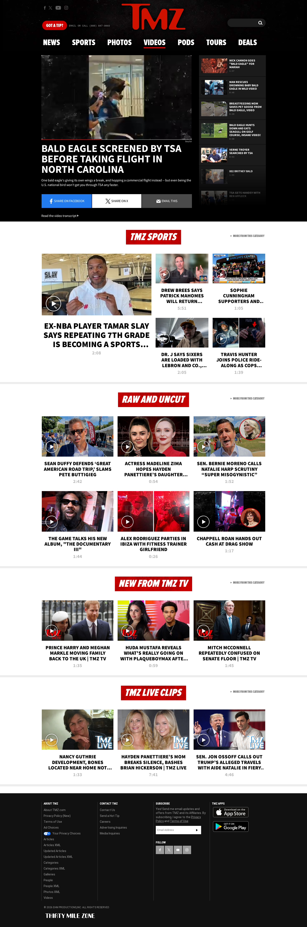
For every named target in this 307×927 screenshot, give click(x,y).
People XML (51, 886)
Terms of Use (53, 821)
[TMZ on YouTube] (178, 850)
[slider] (116, 139)
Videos (154, 43)
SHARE (119, 201)
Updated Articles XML (58, 856)
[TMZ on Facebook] (44, 8)
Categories (51, 862)
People (48, 880)
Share (69, 201)
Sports (83, 43)
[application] (116, 97)
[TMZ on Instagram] (66, 7)
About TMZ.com (55, 810)
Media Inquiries (110, 833)
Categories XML (54, 868)
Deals (247, 43)
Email (169, 201)
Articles (49, 839)
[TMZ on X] (51, 8)
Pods (186, 43)
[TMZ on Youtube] (58, 8)
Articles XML (52, 845)
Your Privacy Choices (66, 833)
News (51, 43)
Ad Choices (51, 827)
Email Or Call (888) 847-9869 (89, 25)
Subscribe (197, 830)
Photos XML (52, 892)
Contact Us (107, 810)
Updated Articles (55, 851)
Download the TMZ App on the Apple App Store (231, 812)
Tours (216, 43)
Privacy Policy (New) (57, 815)
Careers (105, 821)
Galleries (49, 874)
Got (54, 25)
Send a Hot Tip (109, 815)
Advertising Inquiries (113, 827)
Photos (119, 43)
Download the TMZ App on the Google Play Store (231, 826)
